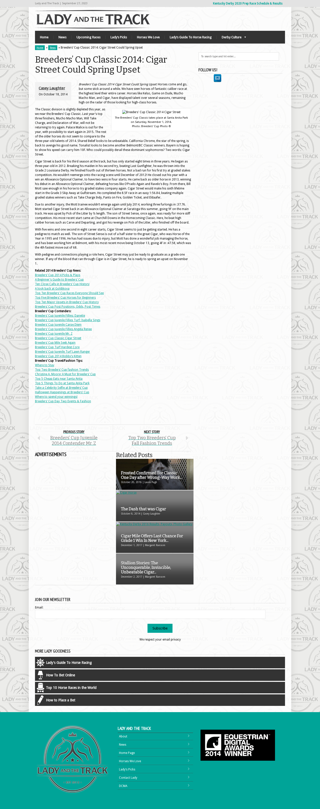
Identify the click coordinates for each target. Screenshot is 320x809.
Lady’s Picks (118, 37)
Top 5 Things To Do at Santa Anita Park (62, 383)
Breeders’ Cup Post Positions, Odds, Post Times (67, 306)
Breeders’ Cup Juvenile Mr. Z (53, 333)
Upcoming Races (88, 37)
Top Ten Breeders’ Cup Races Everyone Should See (69, 293)
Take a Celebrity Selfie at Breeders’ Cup (61, 387)
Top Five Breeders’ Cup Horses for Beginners (65, 297)
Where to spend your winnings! (56, 396)
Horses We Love (148, 37)
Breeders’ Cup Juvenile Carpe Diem (58, 324)
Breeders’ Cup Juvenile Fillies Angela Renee (63, 329)
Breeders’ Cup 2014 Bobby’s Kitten (58, 356)
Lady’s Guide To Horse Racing (191, 37)
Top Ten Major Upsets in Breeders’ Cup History (67, 302)
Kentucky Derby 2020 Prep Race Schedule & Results (247, 3)
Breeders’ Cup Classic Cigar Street (58, 338)
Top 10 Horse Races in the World (71, 688)
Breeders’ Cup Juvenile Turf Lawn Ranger (62, 351)
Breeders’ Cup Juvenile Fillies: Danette (60, 315)
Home (44, 37)
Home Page (127, 753)
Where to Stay (44, 365)
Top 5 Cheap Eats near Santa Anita (58, 378)
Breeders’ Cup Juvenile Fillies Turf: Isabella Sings (67, 320)
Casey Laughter (52, 88)
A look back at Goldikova (52, 288)
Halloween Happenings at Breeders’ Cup (62, 392)
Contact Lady (128, 777)
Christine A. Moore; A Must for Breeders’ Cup (65, 374)
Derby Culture (229, 38)
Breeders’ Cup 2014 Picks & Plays (57, 275)
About (123, 736)
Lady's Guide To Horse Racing (69, 663)
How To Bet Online (60, 675)
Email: (39, 607)
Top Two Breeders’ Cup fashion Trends (62, 369)
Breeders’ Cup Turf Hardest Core (57, 347)
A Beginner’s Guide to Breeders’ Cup (59, 279)
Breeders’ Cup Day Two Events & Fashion (63, 401)
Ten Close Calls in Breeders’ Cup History (62, 284)
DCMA (123, 786)
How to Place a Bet (60, 700)
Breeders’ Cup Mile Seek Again (55, 342)
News (62, 37)
